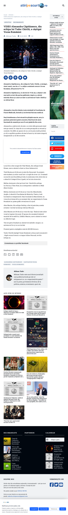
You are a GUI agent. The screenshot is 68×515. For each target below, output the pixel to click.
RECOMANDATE (18, 22)
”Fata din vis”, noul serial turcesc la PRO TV (11, 421)
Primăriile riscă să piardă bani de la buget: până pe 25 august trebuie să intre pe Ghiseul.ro (36, 313)
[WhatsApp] (20, 78)
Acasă (5, 15)
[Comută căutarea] (63, 5)
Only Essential (43, 509)
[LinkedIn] (15, 78)
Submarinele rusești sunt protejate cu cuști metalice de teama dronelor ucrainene (13, 335)
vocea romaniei (18, 264)
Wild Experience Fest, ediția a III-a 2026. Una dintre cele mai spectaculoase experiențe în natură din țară (37, 351)
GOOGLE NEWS (22, 491)
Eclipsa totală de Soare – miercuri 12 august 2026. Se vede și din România (14, 312)
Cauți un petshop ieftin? (57, 167)
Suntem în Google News (57, 161)
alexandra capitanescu (13, 262)
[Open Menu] (5, 5)
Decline (63, 509)
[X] (11, 78)
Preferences (54, 509)
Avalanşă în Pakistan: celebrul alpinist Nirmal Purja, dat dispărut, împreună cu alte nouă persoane (13, 400)
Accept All (34, 509)
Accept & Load (25, 152)
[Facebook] (6, 78)
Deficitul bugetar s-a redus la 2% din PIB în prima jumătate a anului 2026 (16, 460)
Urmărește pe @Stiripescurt (58, 156)
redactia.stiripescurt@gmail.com (18, 496)
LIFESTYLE (11, 15)
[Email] (25, 78)
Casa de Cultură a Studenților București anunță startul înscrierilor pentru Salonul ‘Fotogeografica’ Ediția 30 (36, 376)
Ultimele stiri (56, 16)
